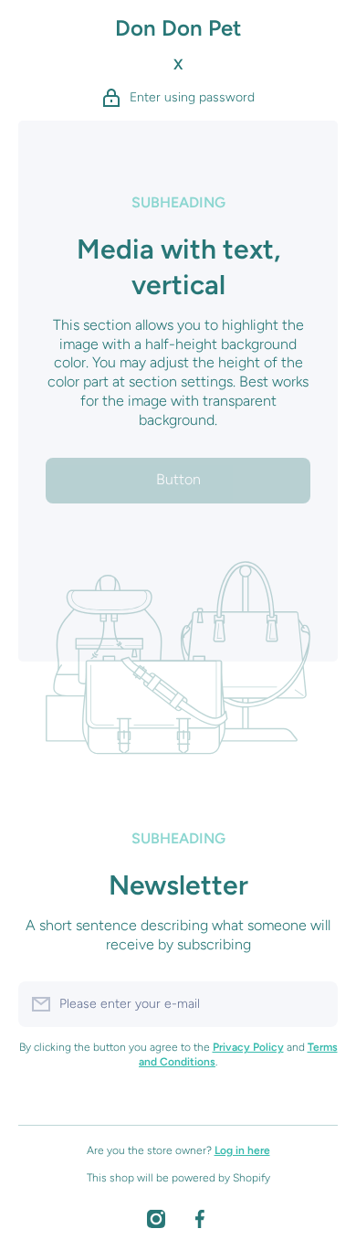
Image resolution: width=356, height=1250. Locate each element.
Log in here (242, 1150)
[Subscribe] (315, 1004)
